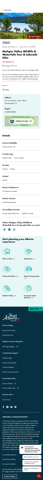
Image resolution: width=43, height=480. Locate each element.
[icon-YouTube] (11, 407)
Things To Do (7, 10)
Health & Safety (7, 358)
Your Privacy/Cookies (9, 459)
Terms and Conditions (9, 464)
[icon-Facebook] (3, 407)
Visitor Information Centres (10, 372)
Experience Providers (9, 330)
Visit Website (6, 62)
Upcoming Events (7, 335)
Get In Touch (6, 400)
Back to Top (34, 309)
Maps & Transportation (9, 363)
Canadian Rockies (10, 112)
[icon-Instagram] (7, 407)
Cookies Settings (9, 476)
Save (7, 90)
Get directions (9, 103)
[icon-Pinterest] (15, 407)
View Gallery (36, 37)
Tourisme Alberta (7, 383)
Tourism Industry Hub (8, 388)
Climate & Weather (8, 367)
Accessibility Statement (9, 455)
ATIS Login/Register (8, 347)
